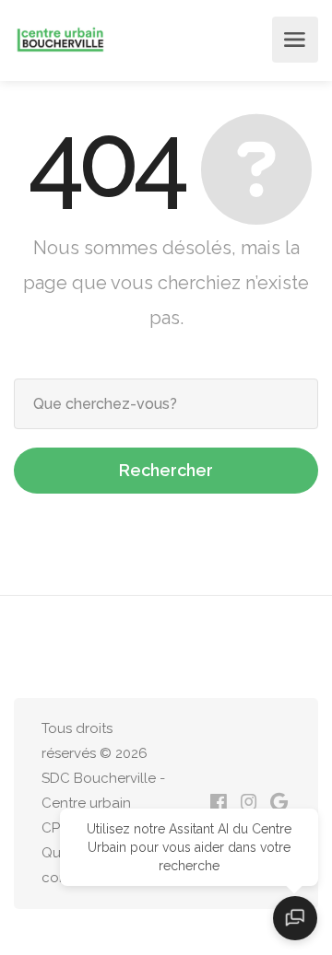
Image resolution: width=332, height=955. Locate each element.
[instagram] (248, 803)
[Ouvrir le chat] (295, 918)
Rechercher (166, 470)
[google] (278, 803)
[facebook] (218, 803)
